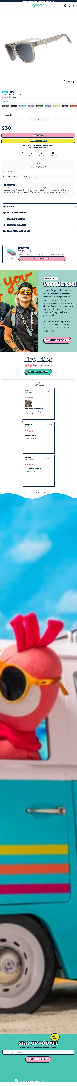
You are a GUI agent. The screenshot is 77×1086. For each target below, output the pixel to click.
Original (38, 119)
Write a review (38, 372)
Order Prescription (38, 141)
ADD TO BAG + (38, 135)
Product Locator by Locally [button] (10, 171)
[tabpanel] (38, 48)
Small (13, 119)
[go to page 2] (45, 493)
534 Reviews (31, 252)
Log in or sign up (33, 177)
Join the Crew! (38, 1059)
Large (63, 119)
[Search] (68, 5)
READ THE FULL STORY (57, 340)
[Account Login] (65, 6)
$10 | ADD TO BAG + (42, 258)
